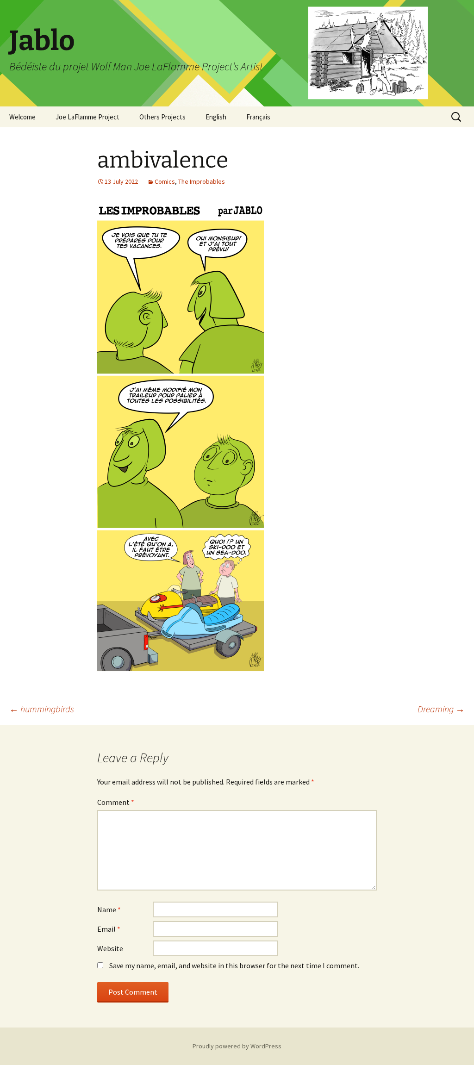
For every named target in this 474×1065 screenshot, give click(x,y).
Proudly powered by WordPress (237, 1046)
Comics (165, 181)
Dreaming (441, 709)
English (216, 116)
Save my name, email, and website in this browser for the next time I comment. (234, 965)
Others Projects (162, 116)
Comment (115, 802)
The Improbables (201, 181)
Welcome (22, 116)
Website (110, 948)
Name (109, 909)
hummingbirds (41, 709)
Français (258, 116)
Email (108, 929)
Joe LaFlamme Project (87, 116)
